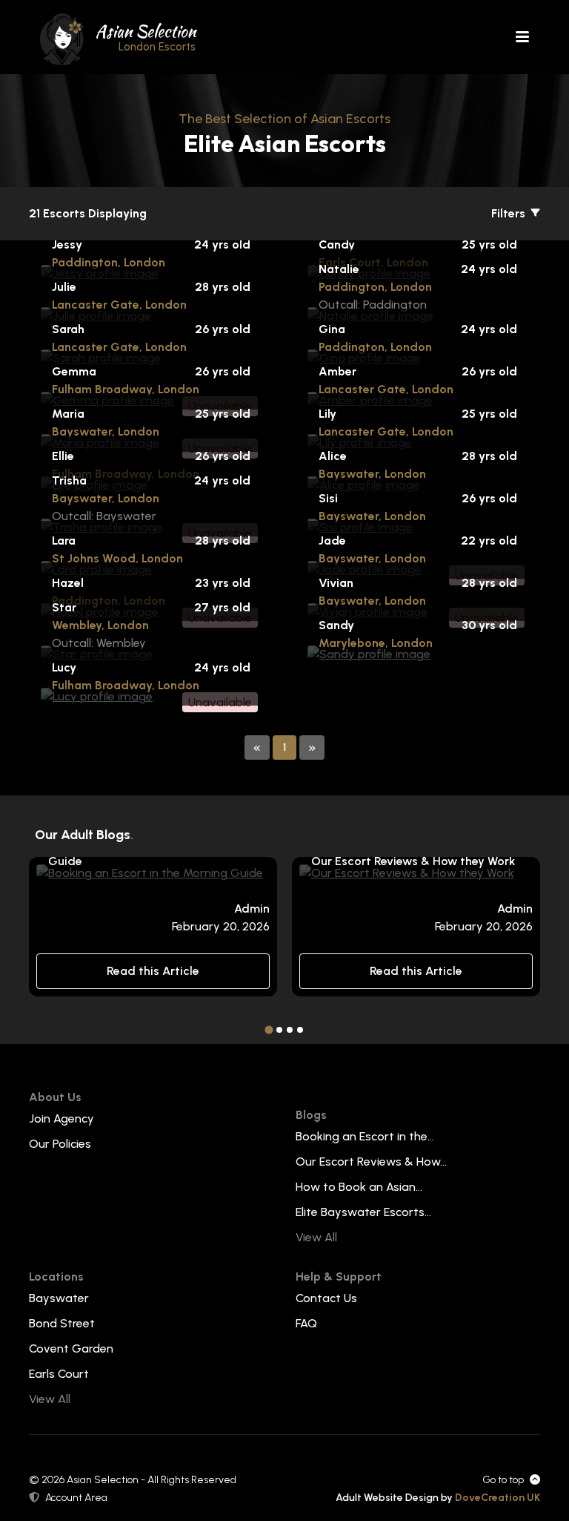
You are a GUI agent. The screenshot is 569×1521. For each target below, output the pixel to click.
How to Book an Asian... (359, 1187)
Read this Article (153, 971)
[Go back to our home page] (62, 38)
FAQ (306, 1323)
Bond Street (62, 1323)
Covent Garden (71, 1348)
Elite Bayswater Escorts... (363, 1212)
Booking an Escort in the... (365, 1136)
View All (316, 1237)
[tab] (268, 1029)
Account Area (76, 1497)
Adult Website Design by (438, 1497)
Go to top (503, 1480)
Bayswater (59, 1298)
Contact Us (326, 1298)
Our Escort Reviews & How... (371, 1161)
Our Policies (60, 1144)
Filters (509, 213)
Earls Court (59, 1374)
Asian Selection (146, 36)
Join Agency (61, 1118)
